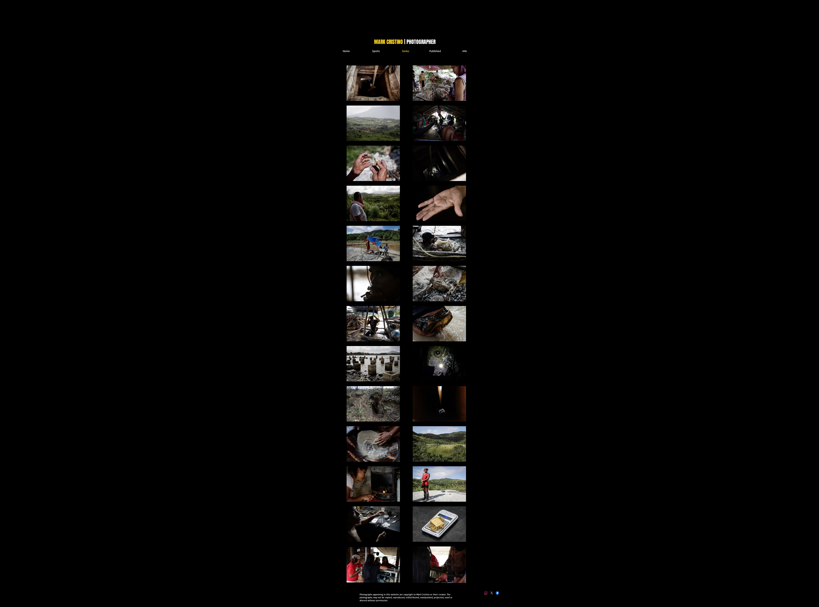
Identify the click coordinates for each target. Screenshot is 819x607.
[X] (491, 593)
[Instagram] (486, 593)
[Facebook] (497, 593)
